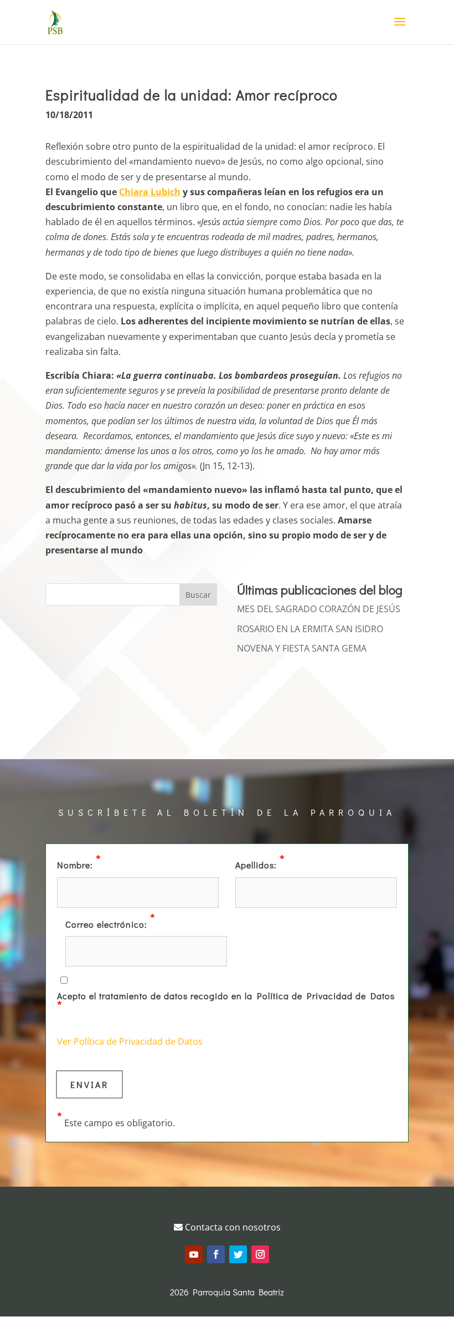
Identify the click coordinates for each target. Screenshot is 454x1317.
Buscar (198, 594)
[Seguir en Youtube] (194, 1254)
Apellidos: (260, 864)
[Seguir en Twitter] (238, 1254)
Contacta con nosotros (232, 1227)
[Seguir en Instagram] (260, 1254)
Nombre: (79, 864)
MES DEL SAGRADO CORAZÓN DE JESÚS (318, 609)
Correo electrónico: (110, 923)
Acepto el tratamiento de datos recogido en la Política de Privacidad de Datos (226, 1000)
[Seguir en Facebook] (216, 1254)
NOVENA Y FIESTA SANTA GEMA (302, 648)
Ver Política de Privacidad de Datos (130, 1041)
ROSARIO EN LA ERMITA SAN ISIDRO (310, 629)
